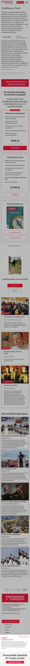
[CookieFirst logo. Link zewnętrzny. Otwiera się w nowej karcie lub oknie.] (4, 638)
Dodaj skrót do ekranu (15, 662)
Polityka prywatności (24, 636)
